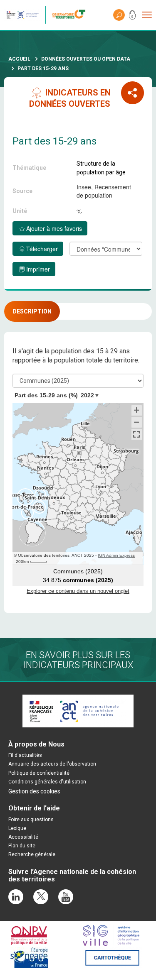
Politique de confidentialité (38, 773)
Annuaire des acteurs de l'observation (52, 764)
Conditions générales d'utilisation (47, 782)
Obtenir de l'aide (34, 808)
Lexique (17, 828)
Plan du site (21, 846)
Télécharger (42, 249)
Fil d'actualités (25, 755)
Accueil (19, 59)
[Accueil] (70, 15)
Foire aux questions (31, 819)
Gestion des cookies (34, 791)
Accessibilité (23, 837)
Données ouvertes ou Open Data (85, 59)
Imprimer (38, 269)
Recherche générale (31, 854)
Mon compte (132, 16)
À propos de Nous (36, 744)
